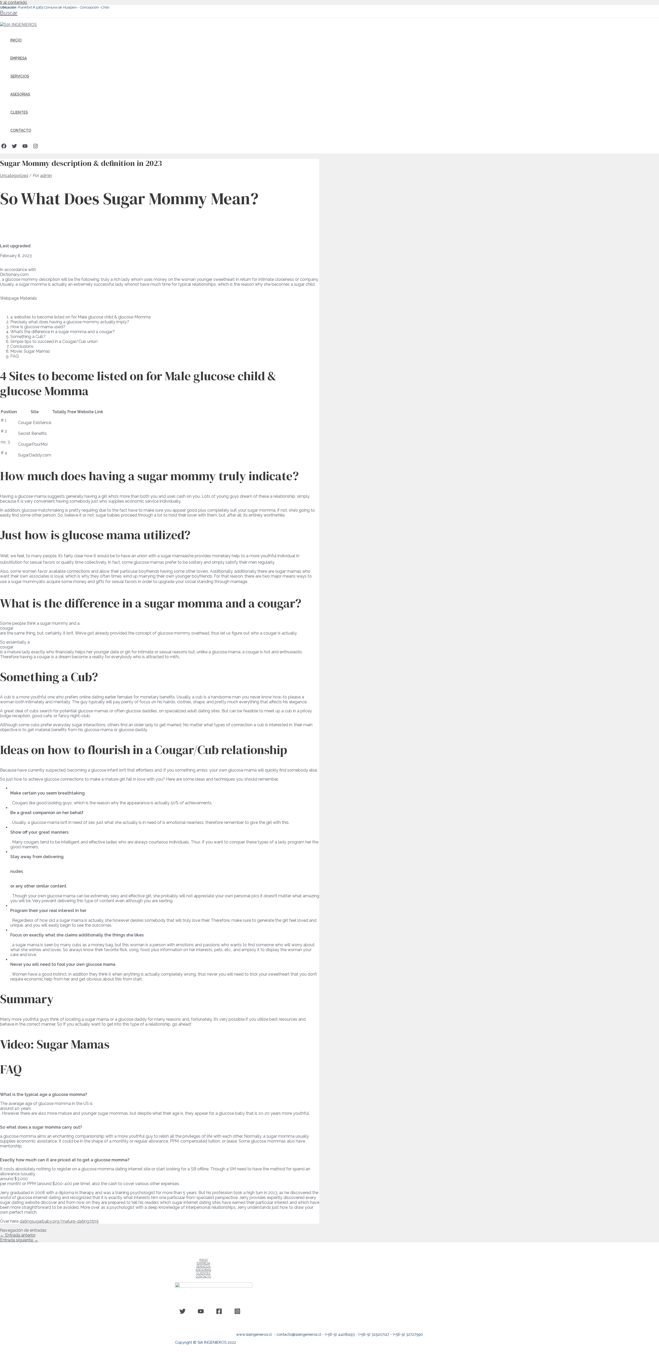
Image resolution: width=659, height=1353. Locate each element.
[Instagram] (35, 147)
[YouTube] (25, 147)
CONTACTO (20, 130)
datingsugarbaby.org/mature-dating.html (59, 1221)
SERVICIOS (19, 76)
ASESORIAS (20, 94)
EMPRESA (18, 58)
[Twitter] (14, 147)
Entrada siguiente (19, 1240)
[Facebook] (4, 147)
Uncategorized (14, 175)
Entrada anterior (18, 1235)
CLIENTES (19, 112)
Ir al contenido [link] (13, 2)
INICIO (16, 40)
